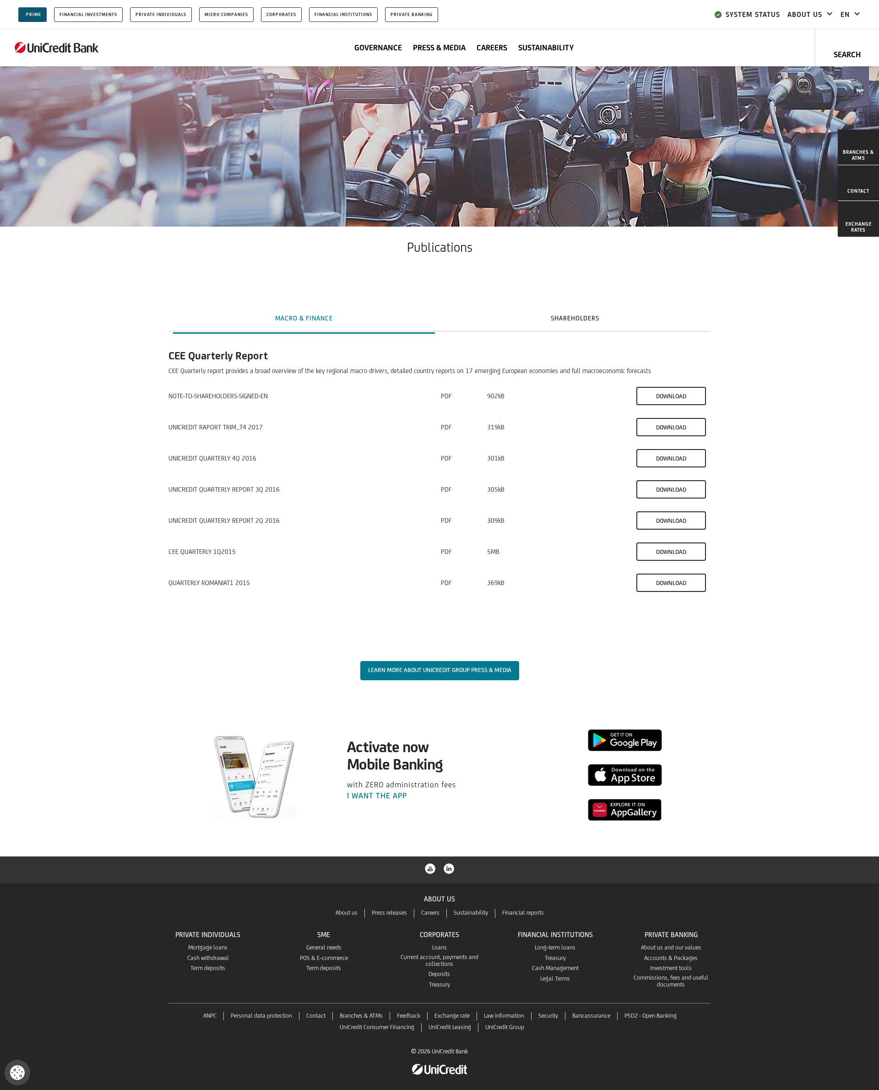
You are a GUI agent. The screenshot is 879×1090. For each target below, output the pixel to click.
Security (548, 1015)
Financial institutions (343, 14)
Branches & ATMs (361, 1015)
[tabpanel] (439, 489)
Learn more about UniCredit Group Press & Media (439, 670)
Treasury (439, 984)
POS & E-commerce (324, 957)
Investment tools (671, 968)
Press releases (389, 912)
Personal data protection (261, 1015)
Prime (33, 14)
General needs (324, 947)
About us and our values (671, 947)
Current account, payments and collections (439, 960)
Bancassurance (591, 1015)
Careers (430, 912)
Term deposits (207, 968)
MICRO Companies (226, 14)
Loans (439, 947)
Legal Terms (555, 978)
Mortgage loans (208, 947)
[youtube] (430, 867)
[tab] (304, 318)
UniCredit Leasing (450, 1027)
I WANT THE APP (377, 795)
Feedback (408, 1015)
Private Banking (412, 14)
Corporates (281, 14)
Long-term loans (555, 947)
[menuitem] (858, 147)
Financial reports (523, 912)
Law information (504, 1015)
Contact (316, 1015)
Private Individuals (161, 14)
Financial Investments (88, 14)
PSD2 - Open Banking (650, 1015)
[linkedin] (449, 867)
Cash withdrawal (208, 957)
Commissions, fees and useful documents (671, 981)
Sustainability (471, 912)
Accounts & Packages (671, 957)
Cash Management (555, 968)
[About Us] (57, 47)
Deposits (439, 974)
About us (347, 912)
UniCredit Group (504, 1027)
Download (671, 396)
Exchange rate (452, 1015)
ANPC (210, 1015)
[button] (17, 1072)
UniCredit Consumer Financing (377, 1027)
